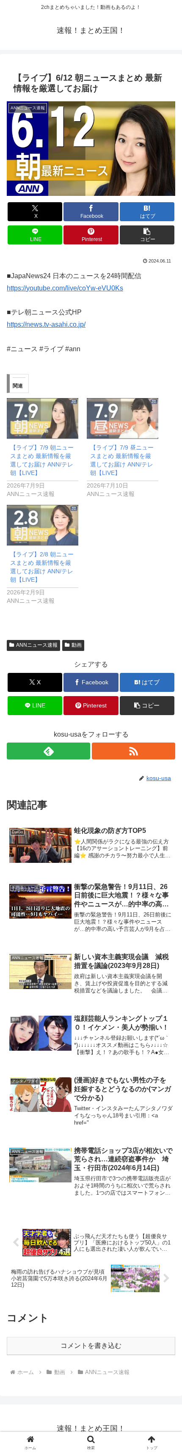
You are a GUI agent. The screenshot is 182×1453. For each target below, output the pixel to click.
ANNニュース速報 (37, 645)
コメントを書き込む (91, 1345)
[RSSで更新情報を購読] (133, 751)
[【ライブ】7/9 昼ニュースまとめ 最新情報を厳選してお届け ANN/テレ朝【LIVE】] (122, 418)
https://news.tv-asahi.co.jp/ (46, 324)
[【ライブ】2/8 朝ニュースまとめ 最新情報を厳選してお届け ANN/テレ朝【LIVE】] (42, 525)
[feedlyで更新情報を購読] (48, 751)
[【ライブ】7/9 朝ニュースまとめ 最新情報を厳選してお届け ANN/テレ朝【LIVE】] (42, 418)
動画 (77, 645)
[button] (147, 234)
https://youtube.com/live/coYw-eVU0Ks (65, 288)
